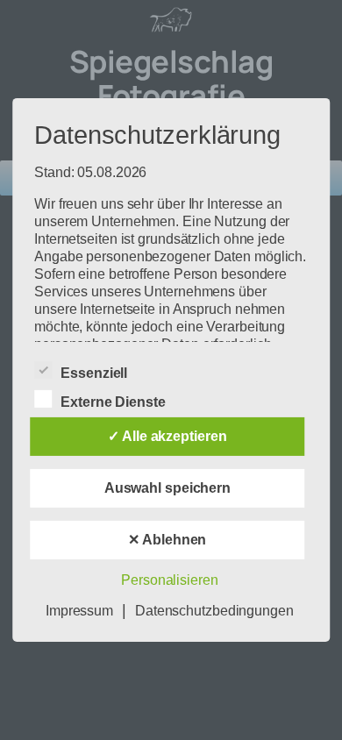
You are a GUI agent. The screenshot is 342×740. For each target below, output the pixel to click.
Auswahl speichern (167, 487)
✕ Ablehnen (167, 539)
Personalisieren (169, 580)
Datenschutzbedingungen (214, 610)
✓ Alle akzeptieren (167, 436)
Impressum (79, 610)
